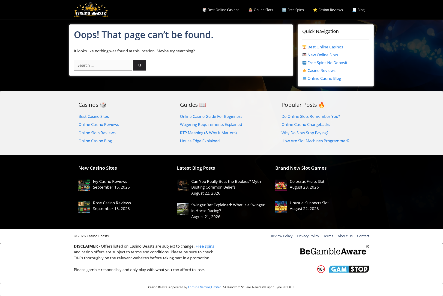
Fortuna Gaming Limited (205, 287)
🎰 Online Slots (260, 9)
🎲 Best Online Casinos (220, 9)
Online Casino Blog (324, 78)
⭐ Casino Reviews (328, 9)
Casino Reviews (321, 70)
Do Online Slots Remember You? (310, 116)
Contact (363, 236)
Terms (328, 236)
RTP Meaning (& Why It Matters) (208, 132)
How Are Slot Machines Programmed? (315, 140)
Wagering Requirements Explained (211, 124)
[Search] (139, 65)
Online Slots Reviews (97, 132)
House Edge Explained (200, 140)
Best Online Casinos (325, 47)
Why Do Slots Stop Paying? (304, 132)
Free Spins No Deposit (327, 62)
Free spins (205, 246)
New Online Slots (323, 54)
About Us (345, 236)
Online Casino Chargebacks (305, 124)
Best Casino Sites (93, 116)
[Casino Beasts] (91, 10)
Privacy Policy (308, 236)
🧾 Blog (358, 9)
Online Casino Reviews (98, 124)
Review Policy (282, 236)
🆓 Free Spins (293, 9)
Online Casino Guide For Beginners (211, 116)
